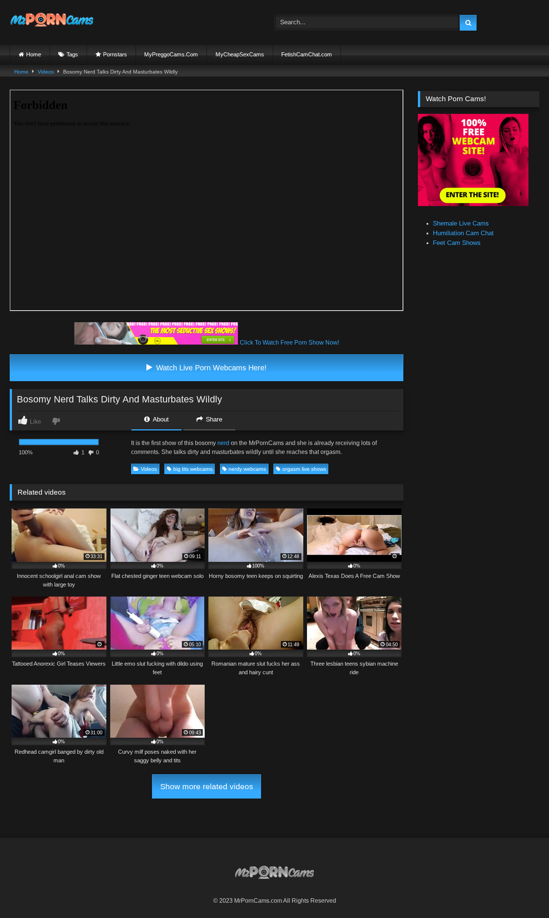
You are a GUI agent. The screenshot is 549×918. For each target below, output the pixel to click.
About (160, 419)
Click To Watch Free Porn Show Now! (289, 342)
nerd (223, 443)
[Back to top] (525, 895)
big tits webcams (193, 469)
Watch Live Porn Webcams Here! (210, 368)
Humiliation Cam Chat (463, 233)
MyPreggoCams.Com (171, 54)
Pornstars (115, 54)
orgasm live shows (304, 469)
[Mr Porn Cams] (52, 21)
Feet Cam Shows (457, 242)
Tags (72, 54)
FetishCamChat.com (306, 54)
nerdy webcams (247, 469)
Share (213, 419)
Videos (46, 72)
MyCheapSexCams (239, 54)
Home (33, 54)
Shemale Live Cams (461, 223)
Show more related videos (206, 786)
